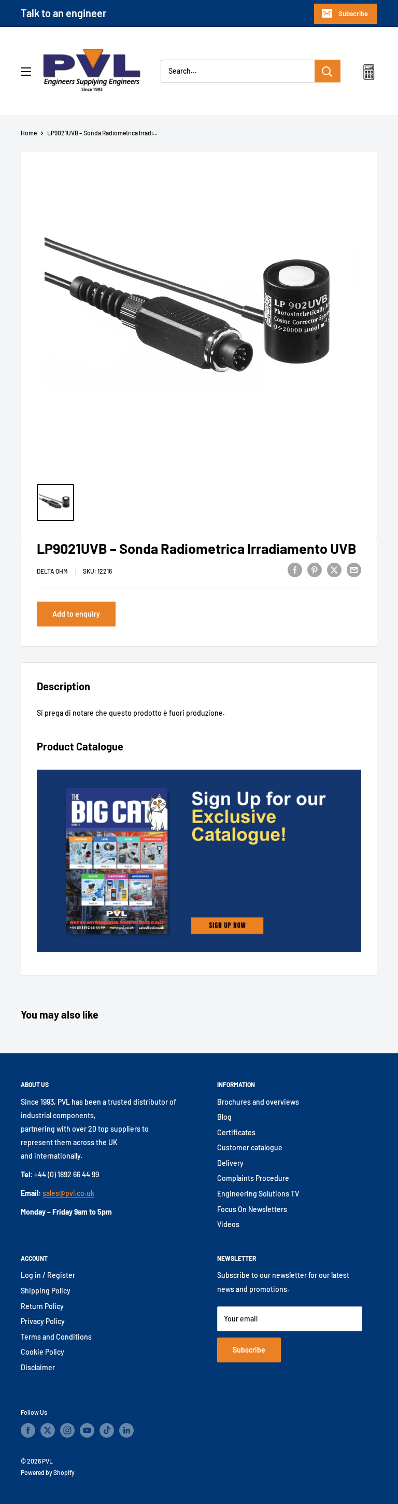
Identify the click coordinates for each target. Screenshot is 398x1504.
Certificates (236, 1132)
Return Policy (42, 1306)
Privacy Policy (43, 1321)
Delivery (230, 1163)
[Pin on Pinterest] (314, 569)
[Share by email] (354, 569)
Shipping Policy (45, 1290)
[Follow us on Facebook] (28, 1430)
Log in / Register (48, 1275)
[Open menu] (26, 71)
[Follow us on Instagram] (67, 1430)
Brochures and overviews (258, 1101)
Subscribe (353, 13)
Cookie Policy (42, 1351)
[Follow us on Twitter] (47, 1430)
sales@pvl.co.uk (68, 1193)
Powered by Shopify (48, 1472)
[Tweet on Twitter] (334, 569)
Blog (224, 1116)
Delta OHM (52, 571)
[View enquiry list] (368, 74)
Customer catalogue (249, 1147)
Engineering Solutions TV (258, 1193)
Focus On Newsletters (252, 1209)
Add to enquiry (76, 613)
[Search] (327, 71)
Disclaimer (38, 1367)
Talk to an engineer (64, 13)
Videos (228, 1224)
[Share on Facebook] (295, 569)
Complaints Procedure (253, 1178)
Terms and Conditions (56, 1336)
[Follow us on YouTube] (87, 1430)
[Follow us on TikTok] (107, 1430)
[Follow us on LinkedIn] (126, 1430)
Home (29, 132)
